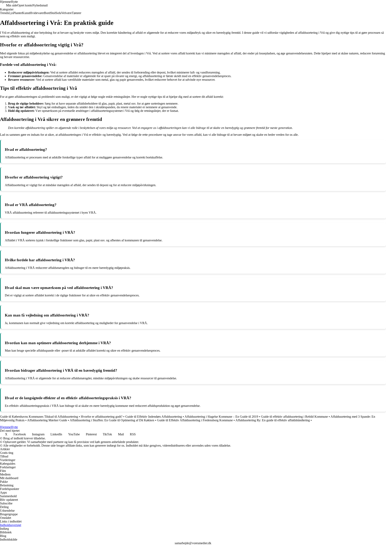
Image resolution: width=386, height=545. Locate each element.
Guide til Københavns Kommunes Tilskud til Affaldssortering (39, 416)
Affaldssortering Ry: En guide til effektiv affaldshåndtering (272, 420)
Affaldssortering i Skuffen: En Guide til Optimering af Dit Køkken (112, 420)
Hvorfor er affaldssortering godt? (101, 416)
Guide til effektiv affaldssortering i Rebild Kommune (294, 416)
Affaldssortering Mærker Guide (47, 420)
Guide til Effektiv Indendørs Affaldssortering (153, 416)
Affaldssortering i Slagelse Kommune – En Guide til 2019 (221, 416)
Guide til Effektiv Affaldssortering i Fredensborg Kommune (195, 420)
